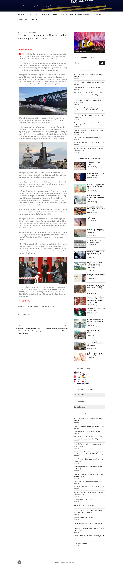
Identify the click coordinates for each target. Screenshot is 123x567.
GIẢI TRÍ (98, 15)
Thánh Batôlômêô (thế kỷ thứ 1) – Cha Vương (88, 523)
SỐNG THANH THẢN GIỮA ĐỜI (83, 518)
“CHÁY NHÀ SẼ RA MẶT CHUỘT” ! (84, 499)
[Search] (102, 63)
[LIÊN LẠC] (19, 562)
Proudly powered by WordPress (64, 562)
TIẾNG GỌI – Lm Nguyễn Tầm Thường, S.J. (87, 137)
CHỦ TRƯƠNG (22, 19)
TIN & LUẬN (33, 15)
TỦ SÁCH (64, 15)
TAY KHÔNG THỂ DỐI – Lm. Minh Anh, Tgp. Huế (89, 143)
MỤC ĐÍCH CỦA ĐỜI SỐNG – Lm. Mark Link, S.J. (89, 82)
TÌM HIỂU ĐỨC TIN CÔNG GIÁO (80, 15)
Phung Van (32, 32)
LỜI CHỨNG (45, 15)
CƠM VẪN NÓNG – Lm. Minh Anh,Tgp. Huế (87, 87)
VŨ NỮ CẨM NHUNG (80, 543)
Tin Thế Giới (25, 314)
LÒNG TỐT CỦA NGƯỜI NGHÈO (84, 505)
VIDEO (55, 15)
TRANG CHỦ (22, 15)
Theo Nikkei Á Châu (26, 49)
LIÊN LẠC (34, 19)
